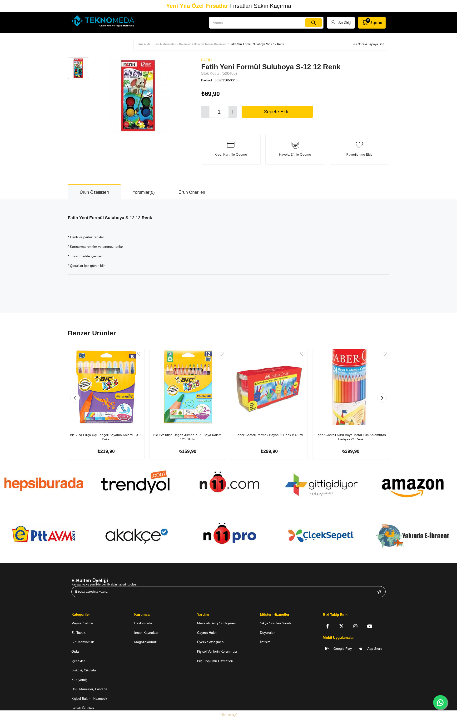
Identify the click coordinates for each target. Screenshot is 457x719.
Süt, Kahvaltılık (82, 642)
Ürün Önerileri (192, 192)
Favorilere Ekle (139, 353)
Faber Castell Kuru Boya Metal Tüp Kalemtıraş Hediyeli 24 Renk (351, 437)
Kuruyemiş (79, 680)
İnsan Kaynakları (146, 633)
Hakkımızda (143, 623)
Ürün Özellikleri (94, 192)
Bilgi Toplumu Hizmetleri (215, 661)
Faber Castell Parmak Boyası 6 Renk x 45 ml (269, 435)
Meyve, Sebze (82, 623)
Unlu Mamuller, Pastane (89, 689)
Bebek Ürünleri (82, 708)
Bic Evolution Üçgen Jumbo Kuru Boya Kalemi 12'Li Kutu (187, 437)
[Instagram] (355, 626)
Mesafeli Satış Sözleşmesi (216, 623)
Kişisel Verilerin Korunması (217, 651)
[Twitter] (341, 626)
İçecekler (78, 661)
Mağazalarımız (145, 642)
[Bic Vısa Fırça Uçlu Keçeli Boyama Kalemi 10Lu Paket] (106, 387)
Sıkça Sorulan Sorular (276, 623)
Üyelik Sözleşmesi (210, 642)
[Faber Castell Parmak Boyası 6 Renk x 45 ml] (269, 387)
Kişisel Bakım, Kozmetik (89, 698)
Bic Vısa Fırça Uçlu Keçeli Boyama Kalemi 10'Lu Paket (106, 437)
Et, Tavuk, (78, 633)
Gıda (75, 651)
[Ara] (313, 22)
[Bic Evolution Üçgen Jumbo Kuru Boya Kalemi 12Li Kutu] (188, 387)
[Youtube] (369, 626)
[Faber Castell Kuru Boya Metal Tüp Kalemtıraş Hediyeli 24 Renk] (351, 387)
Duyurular (267, 633)
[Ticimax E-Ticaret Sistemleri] (228, 715)
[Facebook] (327, 626)
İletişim (265, 642)
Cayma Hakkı (207, 633)
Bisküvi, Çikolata (83, 670)
